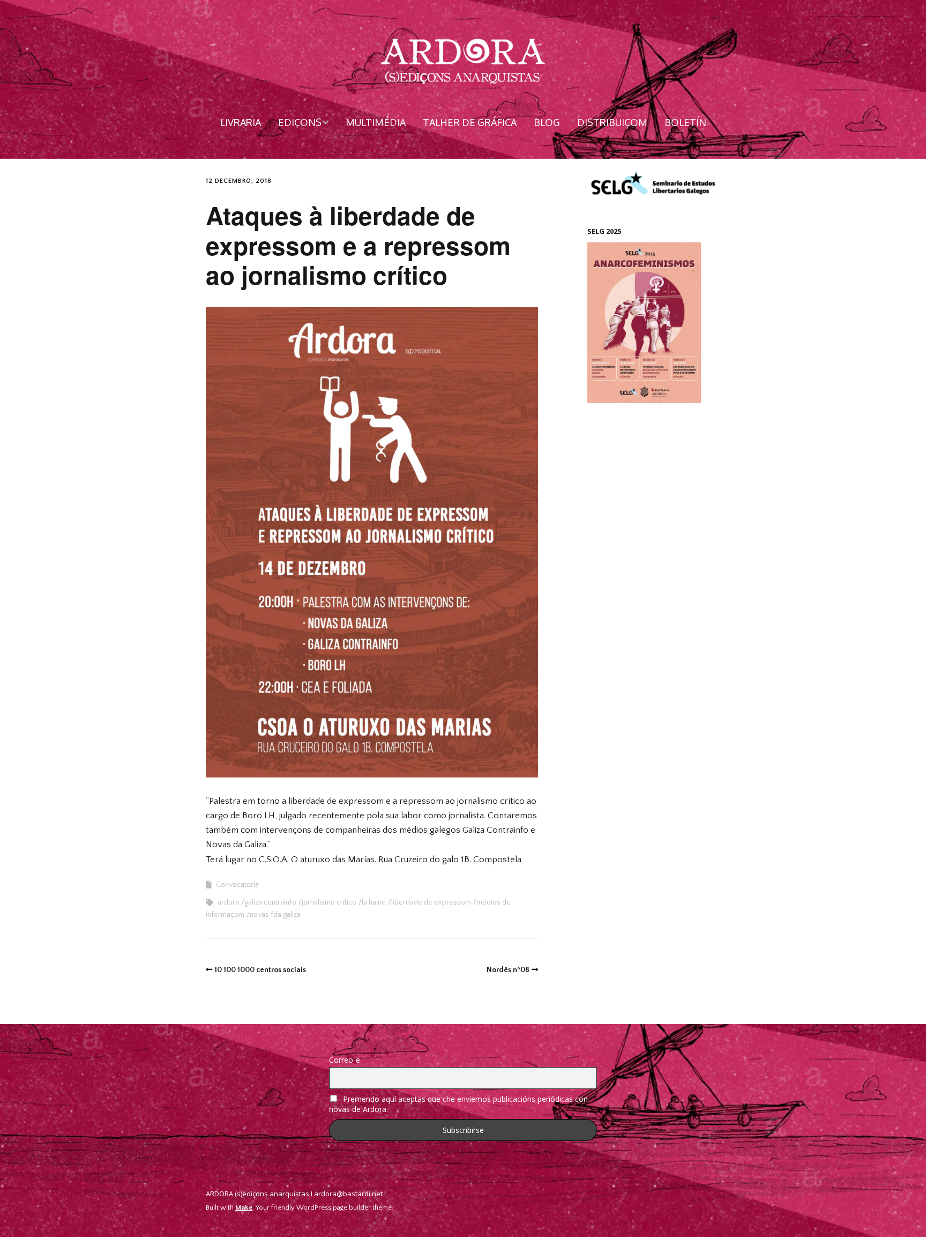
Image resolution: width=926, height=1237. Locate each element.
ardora (228, 902)
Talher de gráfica (470, 122)
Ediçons (300, 122)
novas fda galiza (275, 914)
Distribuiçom (612, 122)
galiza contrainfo (270, 902)
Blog (547, 122)
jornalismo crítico (329, 902)
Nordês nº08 (508, 970)
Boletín (685, 122)
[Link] (714, 1195)
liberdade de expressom (431, 902)
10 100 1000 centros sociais (260, 970)
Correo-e (344, 1060)
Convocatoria (237, 884)
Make (243, 1207)
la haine (374, 902)
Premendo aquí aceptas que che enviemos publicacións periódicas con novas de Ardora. (458, 1104)
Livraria (240, 122)
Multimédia (376, 122)
